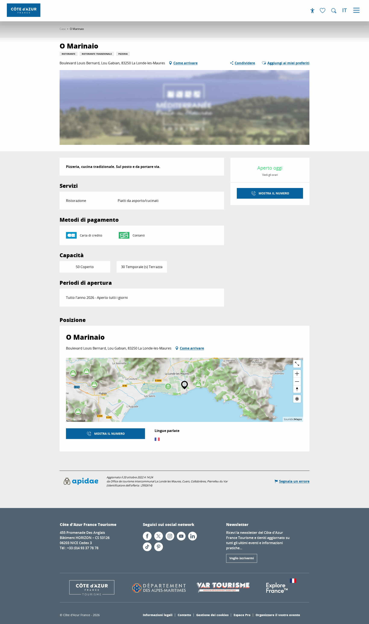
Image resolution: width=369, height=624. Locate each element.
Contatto (184, 615)
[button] (333, 10)
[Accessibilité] (312, 11)
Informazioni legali (158, 615)
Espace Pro (242, 615)
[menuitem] (23, 10)
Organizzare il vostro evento (278, 615)
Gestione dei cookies (212, 615)
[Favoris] (323, 10)
